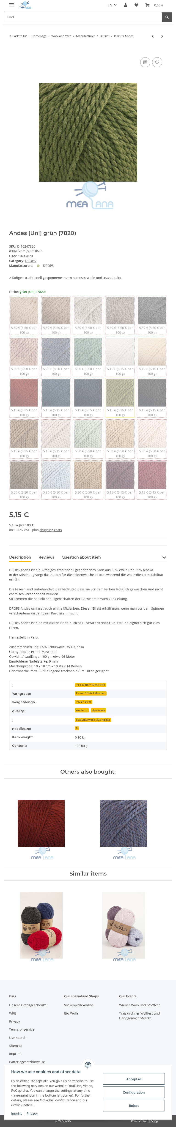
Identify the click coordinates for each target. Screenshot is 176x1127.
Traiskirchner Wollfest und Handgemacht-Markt (139, 1015)
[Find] (167, 17)
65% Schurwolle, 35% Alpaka (93, 719)
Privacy (32, 1113)
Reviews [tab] (46, 557)
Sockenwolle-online (79, 1005)
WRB (12, 1013)
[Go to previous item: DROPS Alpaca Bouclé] (152, 36)
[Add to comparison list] (145, 62)
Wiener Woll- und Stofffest (139, 1005)
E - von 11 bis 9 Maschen (90, 693)
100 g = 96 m (83, 701)
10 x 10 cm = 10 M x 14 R (90, 684)
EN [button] (109, 5)
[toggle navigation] (11, 3)
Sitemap (15, 1045)
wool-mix (82, 710)
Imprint (16, 1113)
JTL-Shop (152, 1121)
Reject (134, 1106)
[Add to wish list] (157, 62)
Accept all (134, 1079)
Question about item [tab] (81, 557)
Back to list (19, 36)
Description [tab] (20, 557)
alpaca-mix (98, 710)
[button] (125, 5)
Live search (17, 1037)
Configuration (134, 1092)
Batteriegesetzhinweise (27, 1062)
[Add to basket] (12, 51)
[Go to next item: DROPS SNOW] (162, 36)
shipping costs (51, 530)
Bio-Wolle (71, 1013)
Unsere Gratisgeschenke (28, 1005)
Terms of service (21, 1029)
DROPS (30, 261)
